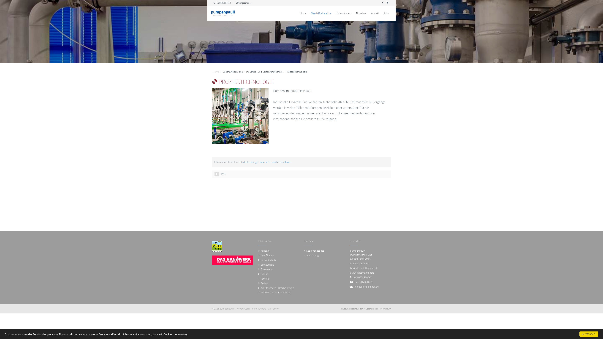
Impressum (385, 308)
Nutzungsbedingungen (352, 308)
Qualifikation (267, 255)
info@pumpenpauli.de (367, 286)
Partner (265, 283)
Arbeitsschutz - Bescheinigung (277, 287)
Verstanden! (589, 334)
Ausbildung (312, 255)
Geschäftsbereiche (321, 13)
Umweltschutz (268, 259)
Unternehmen (343, 13)
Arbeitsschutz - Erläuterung (276, 292)
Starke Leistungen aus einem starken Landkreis (265, 162)
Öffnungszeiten (243, 3)
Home (303, 13)
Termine (265, 278)
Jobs (386, 13)
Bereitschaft (267, 264)
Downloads (266, 269)
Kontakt (375, 13)
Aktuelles (361, 13)
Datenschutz (372, 308)
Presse (264, 273)
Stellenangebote (315, 250)
